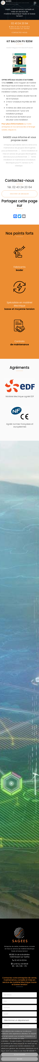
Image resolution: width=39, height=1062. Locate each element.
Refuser (19, 1059)
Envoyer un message (19, 194)
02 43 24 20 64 (19, 23)
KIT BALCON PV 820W (26, 48)
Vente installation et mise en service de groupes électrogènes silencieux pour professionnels (20, 154)
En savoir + (31, 1051)
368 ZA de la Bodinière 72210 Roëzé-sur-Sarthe (19, 28)
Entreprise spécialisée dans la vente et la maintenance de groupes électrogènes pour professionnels (19, 148)
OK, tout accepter (19, 1054)
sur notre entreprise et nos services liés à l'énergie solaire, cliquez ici (18, 127)
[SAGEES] (3, 3)
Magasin (15, 48)
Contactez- (19, 32)
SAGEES (17, 2)
